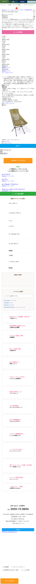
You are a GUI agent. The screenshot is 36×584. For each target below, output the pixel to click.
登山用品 (12, 283)
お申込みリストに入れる (18, 160)
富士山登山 (26, 279)
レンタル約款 (26, 570)
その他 (9, 4)
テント (10, 220)
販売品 (10, 268)
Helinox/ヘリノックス (8, 10)
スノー (26, 283)
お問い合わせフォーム (18, 523)
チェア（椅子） (17, 4)
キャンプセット (13, 203)
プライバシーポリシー (18, 567)
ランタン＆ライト (14, 243)
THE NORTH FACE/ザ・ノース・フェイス (14, 307)
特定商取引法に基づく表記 (11, 570)
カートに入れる (9, 580)
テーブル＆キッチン (14, 234)
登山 (13, 1)
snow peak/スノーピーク (10, 300)
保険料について (6, 67)
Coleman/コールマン (9, 305)
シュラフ (11, 226)
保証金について (6, 71)
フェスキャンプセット (15, 212)
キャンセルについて (7, 72)
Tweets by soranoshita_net (9, 532)
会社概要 (6, 567)
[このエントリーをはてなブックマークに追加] (22, 539)
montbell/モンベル (8, 302)
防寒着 (10, 250)
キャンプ (4, 1)
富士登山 (22, 1)
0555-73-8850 (20, 509)
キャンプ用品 (12, 279)
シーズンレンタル (14, 261)
